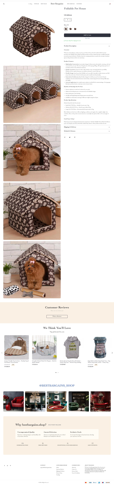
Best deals (44, 3)
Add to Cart (87, 35)
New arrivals (71, 3)
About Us (74, 467)
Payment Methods (60, 469)
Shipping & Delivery (60, 471)
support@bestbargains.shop (46, 467)
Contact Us (74, 469)
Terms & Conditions (76, 473)
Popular (36, 3)
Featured (79, 3)
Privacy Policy (75, 471)
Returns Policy (59, 473)
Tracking (58, 474)
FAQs (57, 467)
